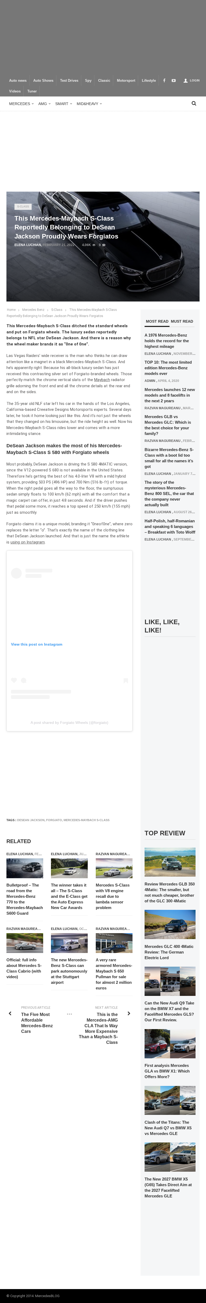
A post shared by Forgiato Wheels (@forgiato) (69, 722)
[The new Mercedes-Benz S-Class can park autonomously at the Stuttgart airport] (69, 943)
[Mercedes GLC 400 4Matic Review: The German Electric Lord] (170, 924)
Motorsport (126, 81)
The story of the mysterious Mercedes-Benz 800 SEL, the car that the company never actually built (169, 493)
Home (11, 310)
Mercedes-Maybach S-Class (86, 820)
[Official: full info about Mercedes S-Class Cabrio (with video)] (24, 943)
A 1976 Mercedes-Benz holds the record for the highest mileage (167, 341)
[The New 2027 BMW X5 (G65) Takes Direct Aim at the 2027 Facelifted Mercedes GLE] (170, 1157)
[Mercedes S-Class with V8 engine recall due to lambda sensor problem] (114, 868)
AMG (42, 104)
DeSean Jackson (31, 820)
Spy (88, 81)
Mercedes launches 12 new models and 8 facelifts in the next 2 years (170, 395)
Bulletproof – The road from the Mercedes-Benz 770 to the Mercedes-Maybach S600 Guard (24, 899)
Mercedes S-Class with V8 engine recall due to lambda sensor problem (113, 896)
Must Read (182, 321)
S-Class (23, 206)
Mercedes (19, 104)
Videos (15, 91)
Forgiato (54, 820)
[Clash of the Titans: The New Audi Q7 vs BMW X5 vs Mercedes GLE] (170, 1100)
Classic (104, 81)
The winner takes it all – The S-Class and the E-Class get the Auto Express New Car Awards (69, 896)
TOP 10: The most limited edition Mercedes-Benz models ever (168, 368)
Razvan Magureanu (114, 854)
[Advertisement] (103, 37)
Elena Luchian (27, 245)
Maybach (102, 379)
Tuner (32, 91)
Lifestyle (149, 81)
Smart (61, 104)
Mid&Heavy (87, 104)
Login (195, 80)
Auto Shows (43, 81)
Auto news (18, 81)
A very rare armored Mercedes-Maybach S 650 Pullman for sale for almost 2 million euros (114, 974)
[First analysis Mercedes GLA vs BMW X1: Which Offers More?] (170, 1043)
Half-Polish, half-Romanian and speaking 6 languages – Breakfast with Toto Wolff (170, 526)
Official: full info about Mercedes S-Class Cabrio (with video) (24, 968)
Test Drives (69, 81)
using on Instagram (27, 542)
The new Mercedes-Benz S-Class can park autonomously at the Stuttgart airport (69, 971)
